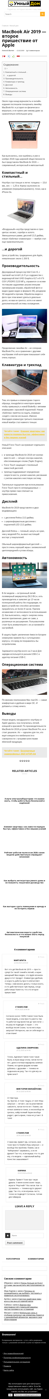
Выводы (8, 94)
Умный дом (14, 26)
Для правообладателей (14, 1353)
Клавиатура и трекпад (14, 82)
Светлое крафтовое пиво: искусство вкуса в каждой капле (22, 1300)
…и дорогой (10, 75)
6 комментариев (34, 50)
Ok (10, 1395)
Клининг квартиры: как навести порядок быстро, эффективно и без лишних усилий (24, 828)
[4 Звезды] (27, 761)
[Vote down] (9, 56)
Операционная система (15, 91)
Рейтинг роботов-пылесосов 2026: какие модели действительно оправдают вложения (24, 855)
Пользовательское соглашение (17, 1362)
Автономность (11, 88)
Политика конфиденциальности (17, 1358)
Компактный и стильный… (16, 72)
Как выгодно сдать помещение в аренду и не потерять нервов (24, 907)
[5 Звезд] (29, 761)
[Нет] (45, 1389)
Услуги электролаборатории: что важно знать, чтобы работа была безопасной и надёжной (24, 801)
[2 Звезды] (22, 761)
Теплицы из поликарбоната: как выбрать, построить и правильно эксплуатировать (23, 1293)
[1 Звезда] (20, 761)
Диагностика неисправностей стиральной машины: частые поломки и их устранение (21, 1307)
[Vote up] (13, 56)
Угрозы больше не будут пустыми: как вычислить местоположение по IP (24, 1285)
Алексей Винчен (8, 50)
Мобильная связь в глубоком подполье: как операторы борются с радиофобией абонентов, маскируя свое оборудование (24, 1316)
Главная (5, 26)
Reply (42, 957)
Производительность (14, 78)
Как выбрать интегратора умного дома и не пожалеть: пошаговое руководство (24, 882)
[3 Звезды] (25, 761)
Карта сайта (9, 1370)
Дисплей (9, 85)
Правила (7, 1366)
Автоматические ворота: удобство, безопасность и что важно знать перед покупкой (24, 934)
